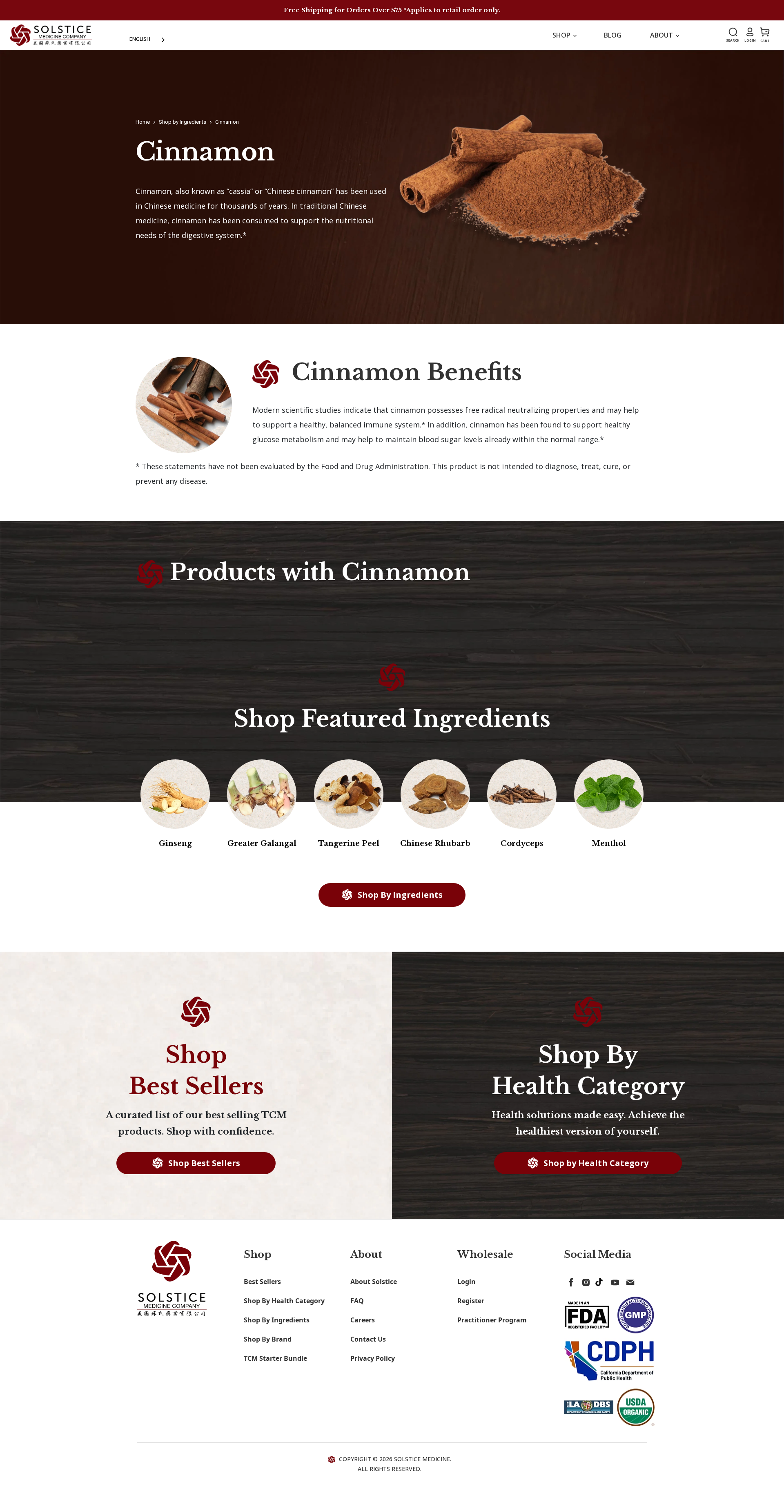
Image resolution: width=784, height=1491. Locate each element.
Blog (612, 35)
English (139, 38)
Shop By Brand (268, 1339)
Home (143, 122)
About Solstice (373, 1281)
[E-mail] (628, 1280)
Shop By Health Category (284, 1300)
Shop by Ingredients (182, 122)
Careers (362, 1319)
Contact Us (368, 1339)
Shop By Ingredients (399, 894)
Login (466, 1281)
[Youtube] (613, 1280)
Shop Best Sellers (203, 1162)
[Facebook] (569, 1280)
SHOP (562, 35)
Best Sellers (262, 1281)
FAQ (357, 1300)
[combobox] (147, 39)
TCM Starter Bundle (275, 1358)
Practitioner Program (492, 1319)
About (662, 35)
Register (470, 1300)
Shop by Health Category (594, 1162)
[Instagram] (584, 1280)
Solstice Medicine (422, 1459)
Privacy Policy (372, 1358)
